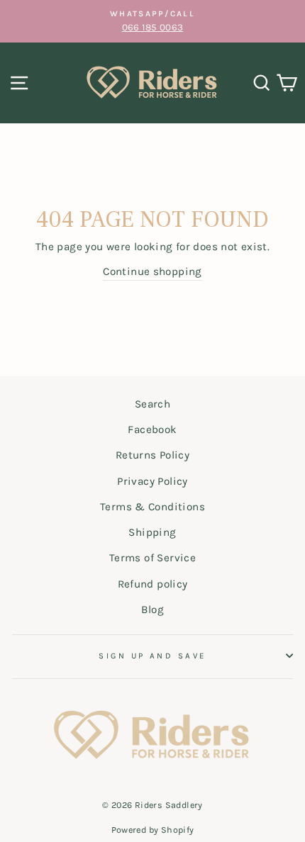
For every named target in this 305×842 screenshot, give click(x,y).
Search (152, 404)
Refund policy (153, 584)
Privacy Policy (152, 481)
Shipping (152, 532)
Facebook (152, 429)
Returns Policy (152, 455)
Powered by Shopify (152, 829)
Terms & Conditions (152, 506)
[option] (152, 21)
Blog (153, 609)
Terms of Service (152, 557)
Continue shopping (152, 271)
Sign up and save (152, 656)
